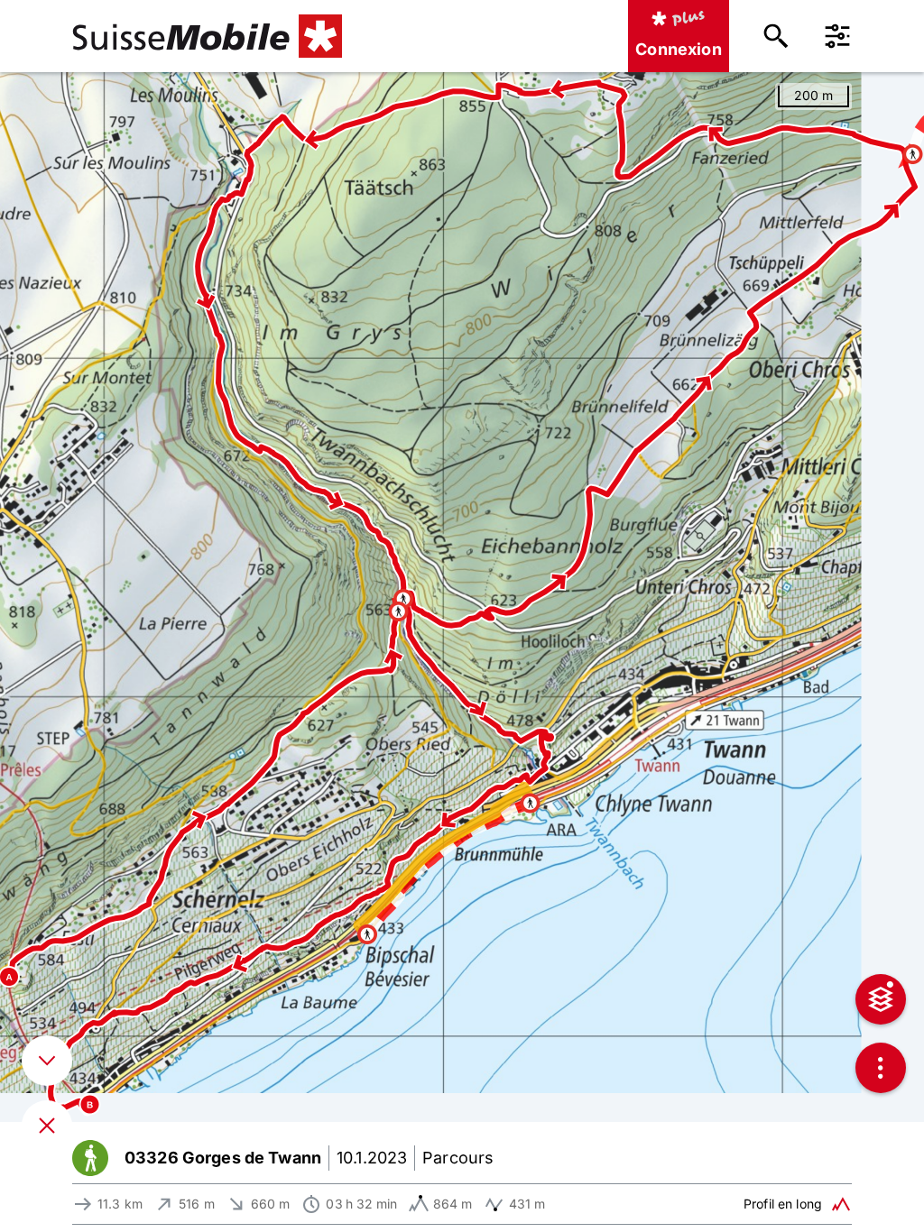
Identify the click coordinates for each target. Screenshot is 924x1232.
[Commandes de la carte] (880, 1068)
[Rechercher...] (776, 36)
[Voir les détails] (47, 1060)
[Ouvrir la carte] (47, 1125)
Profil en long (783, 1203)
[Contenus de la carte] (880, 999)
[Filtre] (837, 36)
